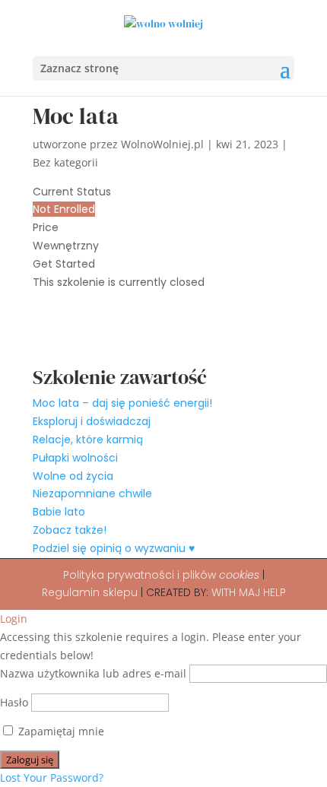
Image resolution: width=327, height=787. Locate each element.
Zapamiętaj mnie (59, 731)
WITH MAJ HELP (248, 592)
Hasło (14, 702)
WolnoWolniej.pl (162, 144)
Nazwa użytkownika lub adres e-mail (93, 673)
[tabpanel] (163, 329)
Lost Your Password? (51, 777)
